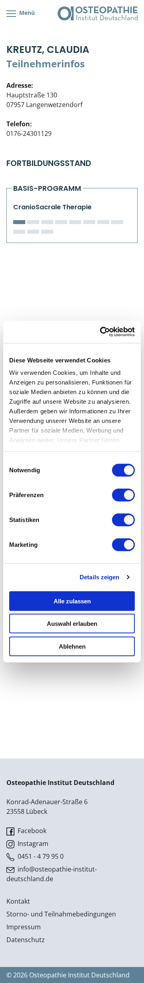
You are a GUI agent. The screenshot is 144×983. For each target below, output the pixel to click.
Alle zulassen (72, 600)
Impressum (23, 926)
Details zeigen (99, 577)
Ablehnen (72, 646)
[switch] (123, 494)
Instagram (32, 843)
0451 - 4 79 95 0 (40, 856)
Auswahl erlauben (72, 623)
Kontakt (18, 901)
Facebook (31, 830)
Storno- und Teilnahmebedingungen (61, 914)
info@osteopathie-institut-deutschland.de (51, 874)
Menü (26, 12)
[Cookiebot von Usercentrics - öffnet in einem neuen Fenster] (101, 332)
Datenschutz (25, 939)
